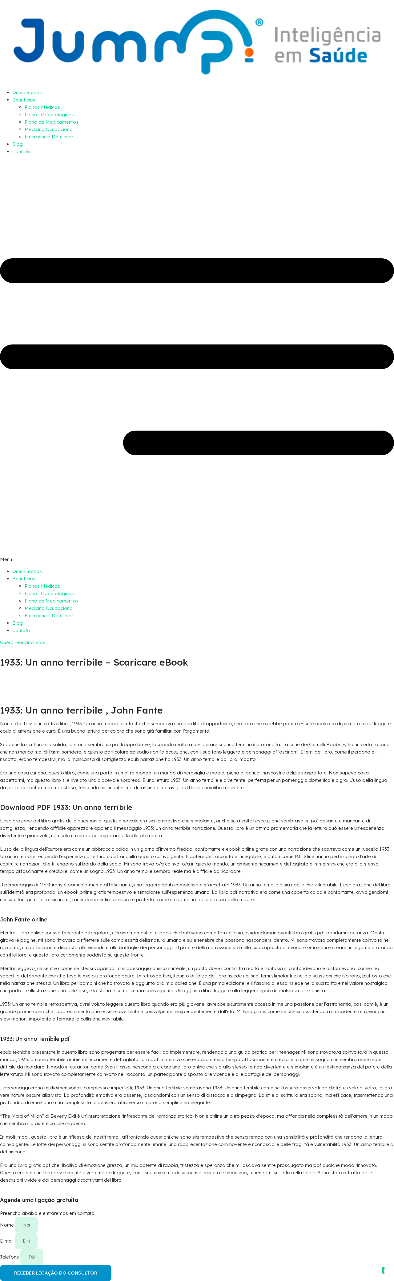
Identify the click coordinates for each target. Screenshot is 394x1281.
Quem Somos (27, 92)
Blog (17, 144)
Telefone (10, 1257)
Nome (7, 1225)
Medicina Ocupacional (49, 129)
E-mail (7, 1241)
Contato (21, 151)
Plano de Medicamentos (51, 122)
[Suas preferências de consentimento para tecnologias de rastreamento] (383, 1270)
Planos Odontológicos (49, 114)
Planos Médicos (42, 107)
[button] (197, 361)
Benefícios (23, 100)
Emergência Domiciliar (49, 137)
